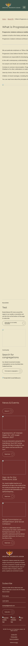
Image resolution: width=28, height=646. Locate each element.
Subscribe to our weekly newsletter (11, 323)
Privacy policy (14, 637)
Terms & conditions (14, 639)
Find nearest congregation (11, 371)
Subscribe (7, 612)
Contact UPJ (14, 634)
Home (4, 19)
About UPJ (11, 19)
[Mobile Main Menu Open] (24, 7)
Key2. (16, 642)
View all (8, 412)
